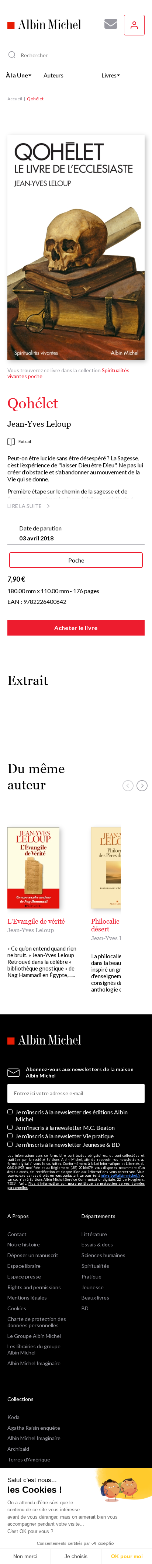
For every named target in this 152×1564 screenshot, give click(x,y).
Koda (13, 1417)
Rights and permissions (34, 1287)
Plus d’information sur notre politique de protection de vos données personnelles (76, 1185)
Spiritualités (95, 1266)
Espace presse (24, 1276)
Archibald (18, 1449)
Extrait (24, 441)
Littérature (94, 1234)
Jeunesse (93, 1287)
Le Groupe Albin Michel (34, 1336)
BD (85, 1308)
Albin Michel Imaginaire (34, 1363)
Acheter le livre (75, 627)
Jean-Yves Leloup (39, 424)
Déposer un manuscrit (32, 1255)
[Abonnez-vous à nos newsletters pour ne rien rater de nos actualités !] (108, 24)
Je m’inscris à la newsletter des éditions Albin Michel (71, 1115)
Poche (76, 560)
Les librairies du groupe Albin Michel (34, 1349)
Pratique (91, 1276)
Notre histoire (23, 1244)
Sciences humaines (103, 1255)
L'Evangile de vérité (36, 921)
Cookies (16, 1308)
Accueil (14, 98)
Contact (17, 1234)
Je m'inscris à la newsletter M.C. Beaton (65, 1127)
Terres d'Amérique (28, 1459)
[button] (128, 785)
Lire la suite (24, 506)
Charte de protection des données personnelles (36, 1322)
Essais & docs (97, 1244)
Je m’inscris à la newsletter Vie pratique (64, 1135)
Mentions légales (27, 1297)
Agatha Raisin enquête (33, 1428)
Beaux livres (95, 1297)
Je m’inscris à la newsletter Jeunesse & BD (67, 1144)
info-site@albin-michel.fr (120, 1175)
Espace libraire (24, 1266)
